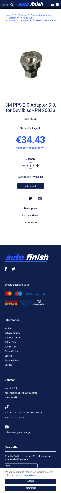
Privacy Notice (12, 360)
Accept (30, 480)
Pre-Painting (21, 15)
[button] (30, 208)
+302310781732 (16, 412)
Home (8, 15)
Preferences (30, 487)
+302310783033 (17, 417)
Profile (8, 328)
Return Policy (11, 342)
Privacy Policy (11, 351)
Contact (9, 355)
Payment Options (13, 337)
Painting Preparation (40, 15)
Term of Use (10, 346)
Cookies (8, 364)
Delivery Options (12, 332)
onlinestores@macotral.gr (17, 432)
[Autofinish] (30, 5)
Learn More (30, 475)
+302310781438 (34, 412)
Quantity (30, 158)
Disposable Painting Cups (21, 17)
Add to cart (30, 185)
